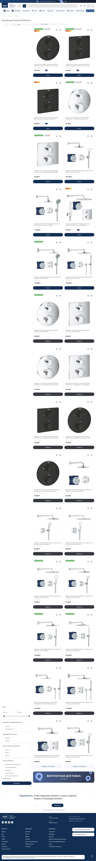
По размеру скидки (63, 24)
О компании (52, 831)
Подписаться (57, 805)
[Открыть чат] (12, 822)
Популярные (36, 24)
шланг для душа (10, 773)
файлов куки (12, 857)
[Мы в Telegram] (3, 822)
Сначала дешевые (44, 24)
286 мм (7, 750)
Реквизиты (28, 846)
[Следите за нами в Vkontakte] (6, 822)
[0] (81, 6)
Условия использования (60, 810)
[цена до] (29, 716)
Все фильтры (16, 783)
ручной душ (9, 770)
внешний (8, 726)
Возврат (27, 836)
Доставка (27, 831)
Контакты (51, 836)
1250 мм (8, 738)
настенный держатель (11, 767)
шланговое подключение (12, 776)
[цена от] (4, 716)
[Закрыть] (82, 857)
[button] (24, 6)
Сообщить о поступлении (48, 766)
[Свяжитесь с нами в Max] (9, 822)
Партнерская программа (55, 846)
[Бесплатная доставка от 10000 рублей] (63, 777)
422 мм (7, 755)
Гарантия (27, 839)
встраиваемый (10, 729)
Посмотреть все (7, 778)
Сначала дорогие (53, 24)
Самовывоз (52, 834)
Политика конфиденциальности (49, 810)
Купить (48, 75)
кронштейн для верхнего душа (13, 764)
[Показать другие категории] (12, 16)
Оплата (27, 834)
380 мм (7, 752)
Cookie (50, 844)
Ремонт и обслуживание (31, 841)
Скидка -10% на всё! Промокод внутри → (48, 1)
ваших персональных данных (28, 857)
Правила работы (29, 844)
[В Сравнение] (60, 30)
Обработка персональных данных (57, 839)
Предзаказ (48, 341)
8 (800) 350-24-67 (53, 822)
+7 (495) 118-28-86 (53, 818)
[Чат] (92, 856)
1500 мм (8, 741)
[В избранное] (56, 30)
